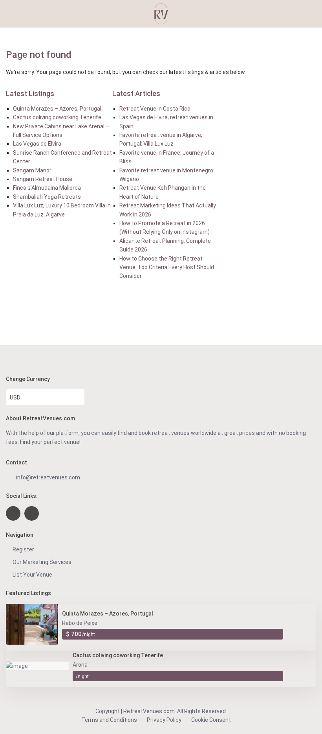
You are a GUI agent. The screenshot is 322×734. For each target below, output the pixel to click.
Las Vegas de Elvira (37, 144)
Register (23, 549)
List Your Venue (32, 574)
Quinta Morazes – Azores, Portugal (57, 108)
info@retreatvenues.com (48, 477)
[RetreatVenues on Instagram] (31, 513)
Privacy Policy (164, 720)
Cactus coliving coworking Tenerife (57, 117)
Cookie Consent (211, 720)
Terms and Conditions (109, 720)
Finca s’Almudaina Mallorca (47, 188)
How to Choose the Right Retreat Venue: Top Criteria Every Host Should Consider (166, 267)
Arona (80, 665)
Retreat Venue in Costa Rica (154, 108)
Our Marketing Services (42, 562)
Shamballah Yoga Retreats (47, 197)
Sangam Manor (32, 170)
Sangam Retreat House (42, 179)
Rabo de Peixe (79, 623)
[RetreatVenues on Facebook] (13, 513)
